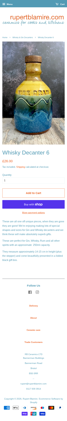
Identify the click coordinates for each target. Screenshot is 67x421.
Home (4, 37)
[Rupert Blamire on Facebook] (30, 293)
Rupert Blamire (30, 399)
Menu (9, 4)
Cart (62, 4)
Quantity (7, 175)
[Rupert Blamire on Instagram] (37, 293)
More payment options (33, 212)
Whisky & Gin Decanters (22, 37)
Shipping (20, 167)
